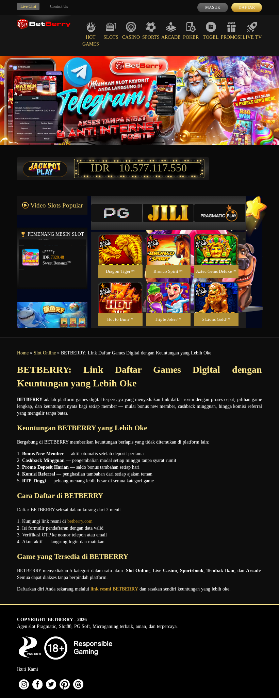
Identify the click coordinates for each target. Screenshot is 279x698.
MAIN (120, 256)
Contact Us (59, 6)
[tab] (116, 213)
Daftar (247, 7)
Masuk (212, 7)
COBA (120, 241)
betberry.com (80, 521)
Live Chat (28, 6)
